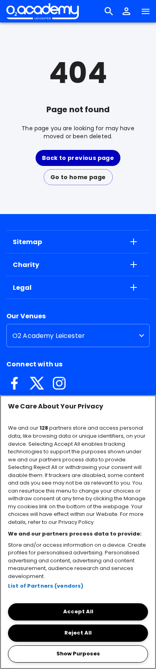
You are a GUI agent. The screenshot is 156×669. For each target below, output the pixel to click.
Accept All (78, 611)
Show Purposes (78, 653)
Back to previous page (78, 158)
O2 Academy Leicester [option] (48, 335)
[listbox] (78, 335)
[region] (78, 532)
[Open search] (109, 11)
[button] (126, 11)
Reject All (78, 633)
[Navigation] (145, 11)
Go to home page (78, 177)
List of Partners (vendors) (45, 586)
